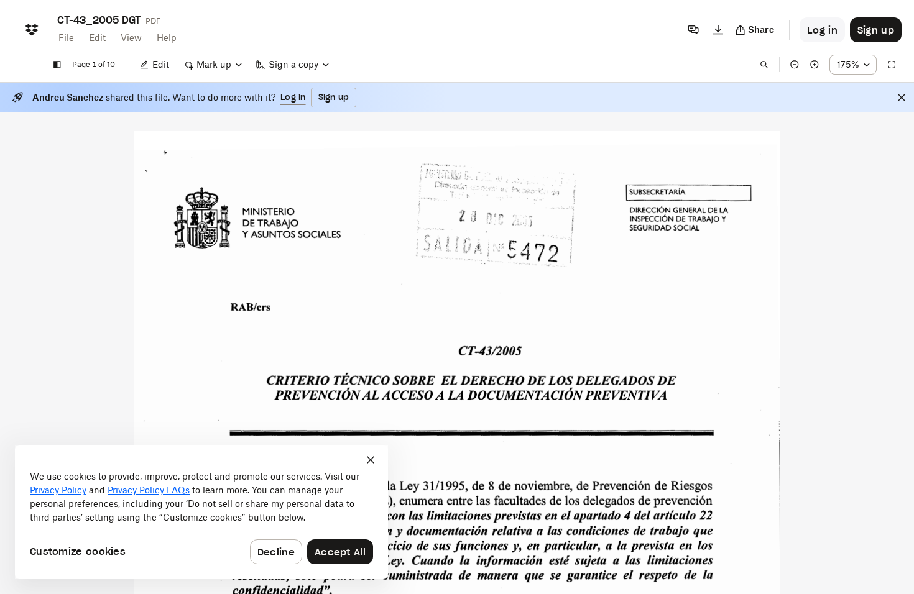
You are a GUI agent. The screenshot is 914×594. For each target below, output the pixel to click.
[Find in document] (764, 65)
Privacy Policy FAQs (149, 490)
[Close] (902, 97)
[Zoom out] (795, 65)
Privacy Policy (58, 490)
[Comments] (693, 29)
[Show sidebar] (57, 65)
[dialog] (201, 512)
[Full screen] (892, 65)
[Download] (718, 29)
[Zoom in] (814, 65)
